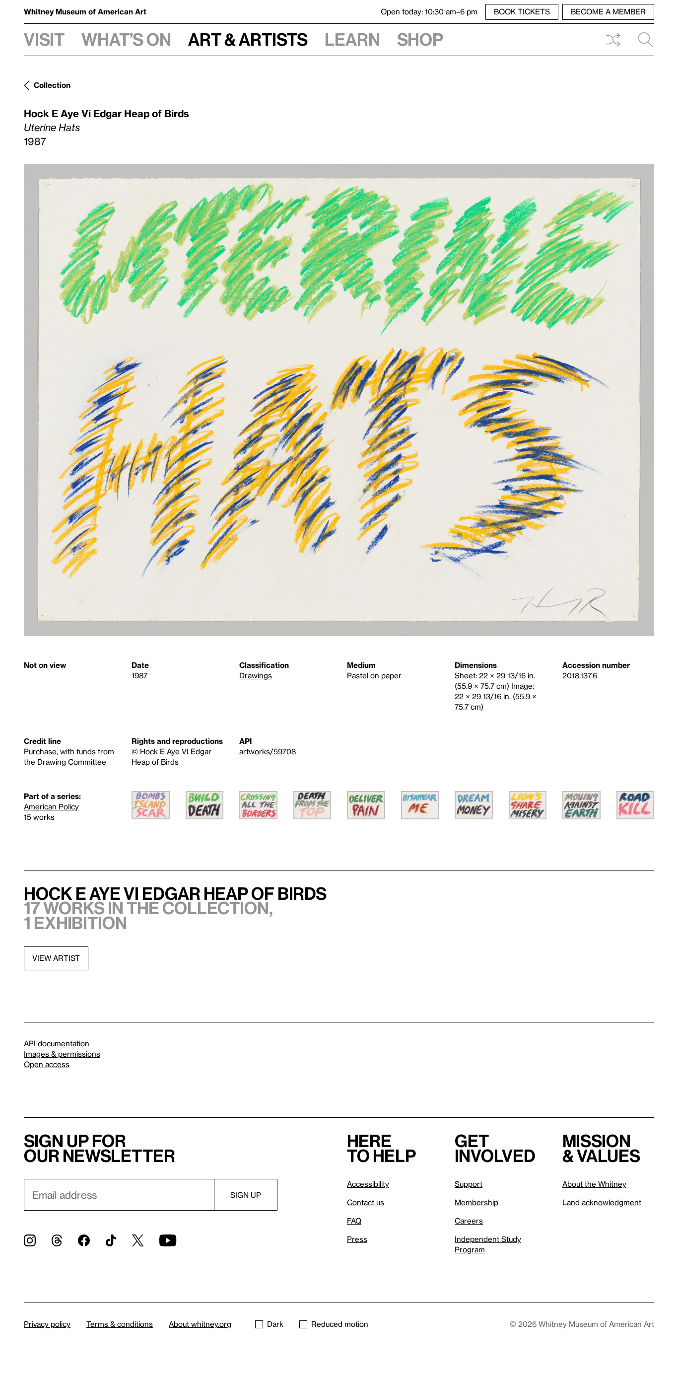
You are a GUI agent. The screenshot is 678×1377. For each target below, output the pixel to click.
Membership (476, 1202)
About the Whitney (594, 1183)
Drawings (255, 675)
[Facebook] (84, 1240)
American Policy (51, 806)
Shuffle (613, 40)
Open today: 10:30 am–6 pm (429, 11)
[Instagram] (30, 1240)
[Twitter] (137, 1240)
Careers (469, 1220)
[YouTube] (167, 1240)
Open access (46, 1064)
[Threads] (57, 1240)
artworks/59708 (267, 751)
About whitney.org (200, 1323)
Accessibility (368, 1183)
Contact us (365, 1202)
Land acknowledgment (601, 1202)
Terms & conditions (119, 1323)
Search (641, 40)
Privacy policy (47, 1323)
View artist (56, 957)
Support (468, 1183)
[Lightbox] (339, 400)
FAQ (354, 1220)
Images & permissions (62, 1053)
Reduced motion (339, 1323)
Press (357, 1238)
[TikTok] (111, 1240)
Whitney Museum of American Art (85, 11)
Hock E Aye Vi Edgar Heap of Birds (106, 113)
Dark (275, 1323)
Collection (52, 84)
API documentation (56, 1043)
